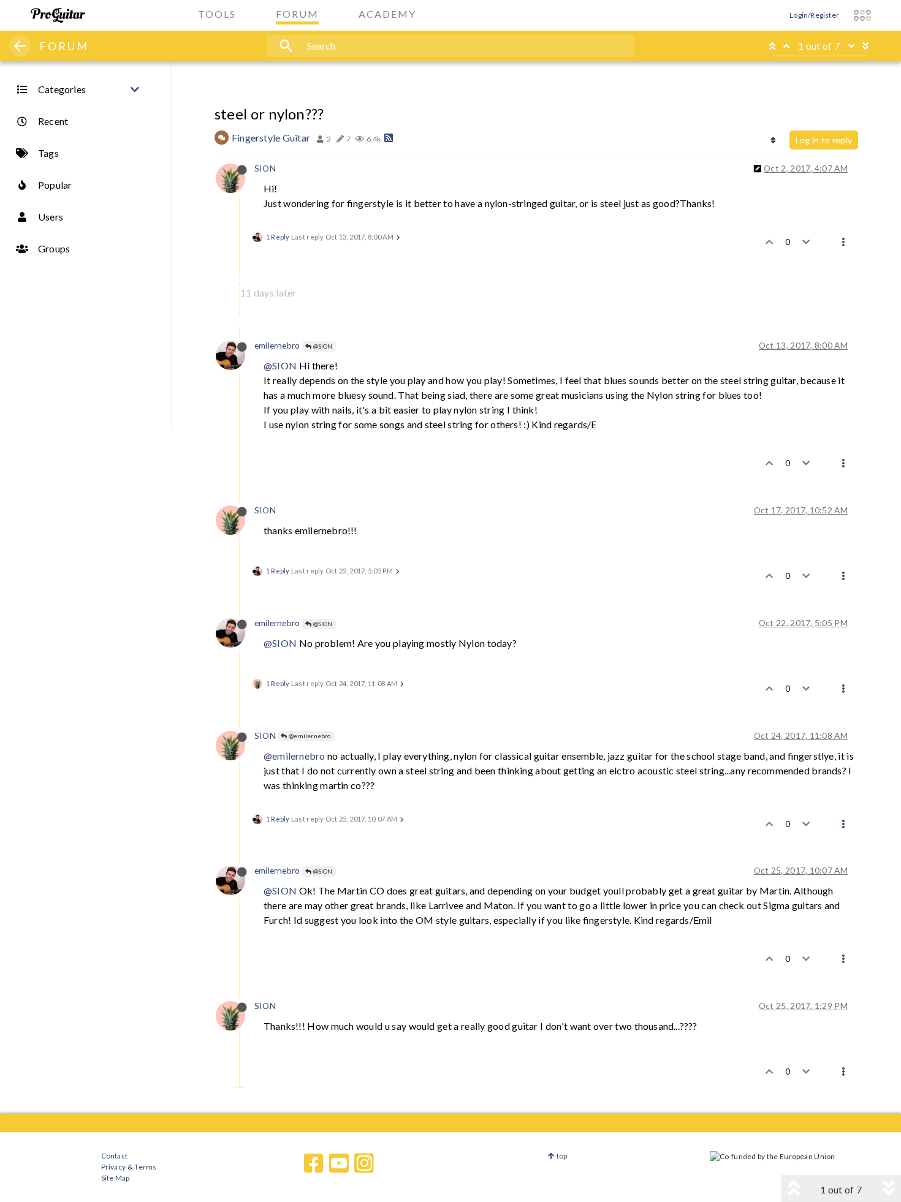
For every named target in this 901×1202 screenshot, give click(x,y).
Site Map (115, 1177)
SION (265, 168)
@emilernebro (309, 735)
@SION (322, 346)
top (561, 1155)
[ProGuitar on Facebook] (314, 1163)
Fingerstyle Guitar (271, 137)
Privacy (113, 1166)
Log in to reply (824, 140)
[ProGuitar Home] (57, 15)
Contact (114, 1155)
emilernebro (277, 345)
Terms (145, 1166)
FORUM (64, 46)
